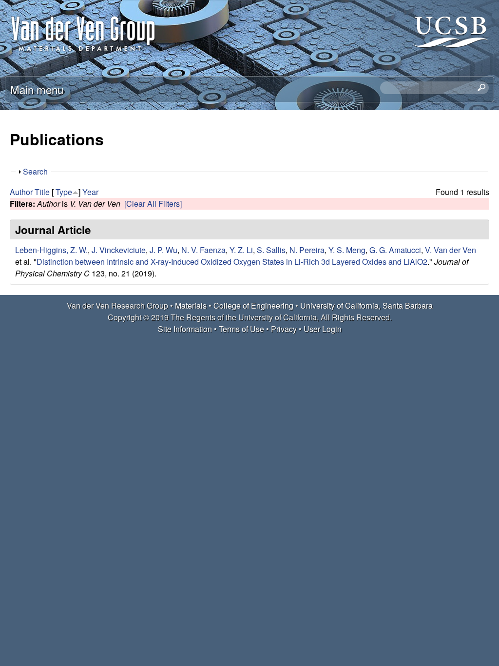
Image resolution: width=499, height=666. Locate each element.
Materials (191, 305)
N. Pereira (307, 249)
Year (90, 191)
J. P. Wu (163, 249)
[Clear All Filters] (153, 203)
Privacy (284, 328)
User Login (323, 328)
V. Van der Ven (450, 249)
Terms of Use (241, 328)
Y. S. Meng (346, 249)
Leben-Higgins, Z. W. (51, 249)
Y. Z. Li (241, 249)
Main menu (36, 89)
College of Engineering (253, 305)
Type (64, 191)
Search (35, 171)
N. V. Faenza (203, 249)
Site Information (185, 328)
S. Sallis (271, 249)
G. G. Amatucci (395, 249)
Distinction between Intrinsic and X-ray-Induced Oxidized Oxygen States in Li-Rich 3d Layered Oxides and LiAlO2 (232, 261)
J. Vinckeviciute (119, 249)
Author (21, 191)
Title (42, 191)
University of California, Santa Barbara (366, 305)
